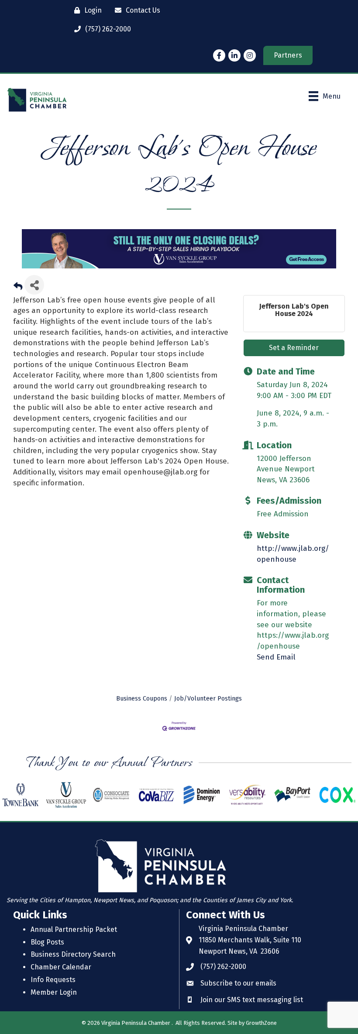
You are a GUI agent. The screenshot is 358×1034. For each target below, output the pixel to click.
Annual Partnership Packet (74, 929)
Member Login (54, 992)
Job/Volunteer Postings (208, 698)
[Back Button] (18, 287)
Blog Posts (47, 942)
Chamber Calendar (61, 967)
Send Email (276, 657)
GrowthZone (261, 1023)
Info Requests (53, 980)
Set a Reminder (294, 348)
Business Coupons (141, 698)
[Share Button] (34, 285)
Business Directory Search (73, 954)
